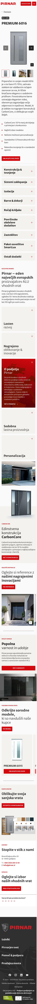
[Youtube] (27, 975)
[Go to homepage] (8, 3)
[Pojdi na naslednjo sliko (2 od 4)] (31, 48)
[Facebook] (10, 975)
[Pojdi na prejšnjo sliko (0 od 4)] (5, 48)
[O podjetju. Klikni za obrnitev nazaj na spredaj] (32, 362)
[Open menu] (34, 4)
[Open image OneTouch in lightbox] (30, 622)
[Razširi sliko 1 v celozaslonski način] (32, 64)
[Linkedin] (21, 975)
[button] (18, 48)
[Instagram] (16, 975)
